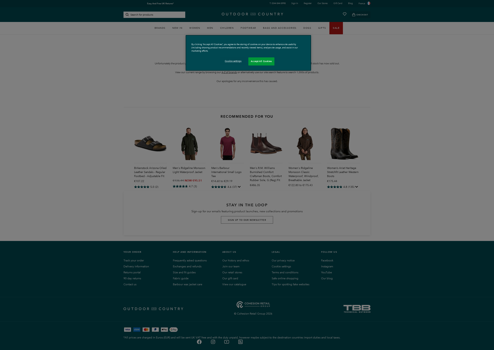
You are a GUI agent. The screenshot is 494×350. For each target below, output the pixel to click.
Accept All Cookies (261, 61)
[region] (248, 53)
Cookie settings (233, 61)
